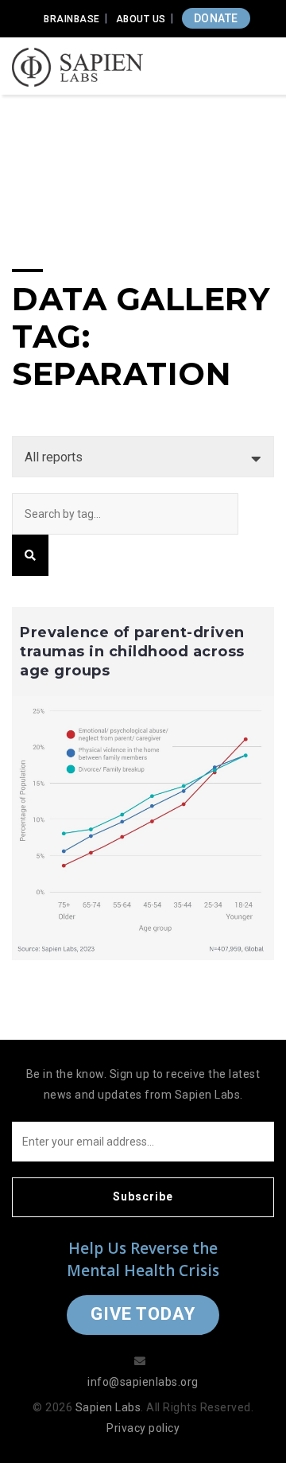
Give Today (143, 1314)
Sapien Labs (108, 1407)
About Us (141, 19)
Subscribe (143, 1196)
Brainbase (72, 19)
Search (30, 555)
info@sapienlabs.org (143, 1381)
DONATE (216, 18)
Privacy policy (143, 1428)
